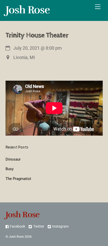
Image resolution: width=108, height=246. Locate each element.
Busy (10, 169)
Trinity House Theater (37, 35)
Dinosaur (13, 159)
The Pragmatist (18, 178)
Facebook (17, 226)
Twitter (38, 226)
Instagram (59, 226)
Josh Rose (16, 236)
